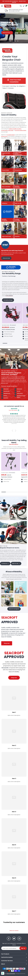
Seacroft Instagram (14, 609)
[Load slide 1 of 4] (10, 41)
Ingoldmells (6, 391)
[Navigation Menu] (2, 6)
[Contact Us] (23, 6)
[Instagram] (19, 938)
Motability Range (8, 300)
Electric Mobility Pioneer (8, 329)
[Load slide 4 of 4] (17, 41)
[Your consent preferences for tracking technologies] (2, 973)
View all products (13, 444)
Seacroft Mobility (7, 6)
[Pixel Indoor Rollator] (10, 461)
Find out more (6, 258)
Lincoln (18, 391)
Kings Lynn (19, 389)
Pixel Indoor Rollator (6, 477)
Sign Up (23, 948)
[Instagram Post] (7, 587)
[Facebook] (9, 938)
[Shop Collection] (7, 145)
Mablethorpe (7, 393)
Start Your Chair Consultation (15, 81)
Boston (5, 395)
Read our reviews (14, 930)
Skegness (6, 389)
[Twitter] (14, 938)
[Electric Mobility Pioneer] (12, 313)
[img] (14, 409)
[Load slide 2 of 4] (13, 41)
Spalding (6, 398)
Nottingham (20, 393)
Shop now (6, 643)
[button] (26, 6)
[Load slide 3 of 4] (15, 41)
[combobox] (21, 6)
